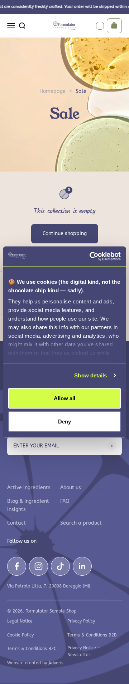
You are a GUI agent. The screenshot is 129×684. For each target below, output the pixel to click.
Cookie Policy (20, 635)
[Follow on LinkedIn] (82, 566)
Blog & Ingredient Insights (28, 505)
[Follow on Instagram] (38, 566)
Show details (90, 375)
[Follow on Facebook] (17, 566)
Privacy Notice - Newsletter (83, 651)
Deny (64, 421)
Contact (16, 523)
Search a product (81, 523)
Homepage (52, 91)
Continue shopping (65, 234)
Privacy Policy (81, 621)
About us (70, 488)
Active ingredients (29, 488)
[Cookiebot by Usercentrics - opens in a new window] (91, 256)
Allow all (64, 398)
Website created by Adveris (35, 662)
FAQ (65, 501)
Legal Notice (20, 621)
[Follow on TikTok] (60, 566)
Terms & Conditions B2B (92, 635)
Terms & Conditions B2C (31, 648)
